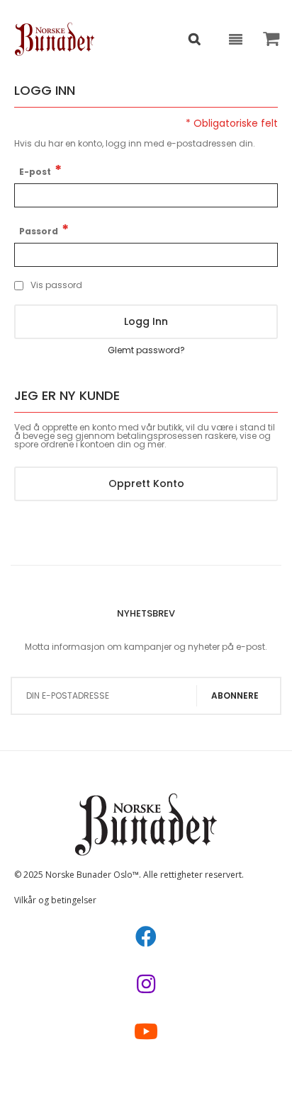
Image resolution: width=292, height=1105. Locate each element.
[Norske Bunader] (55, 39)
